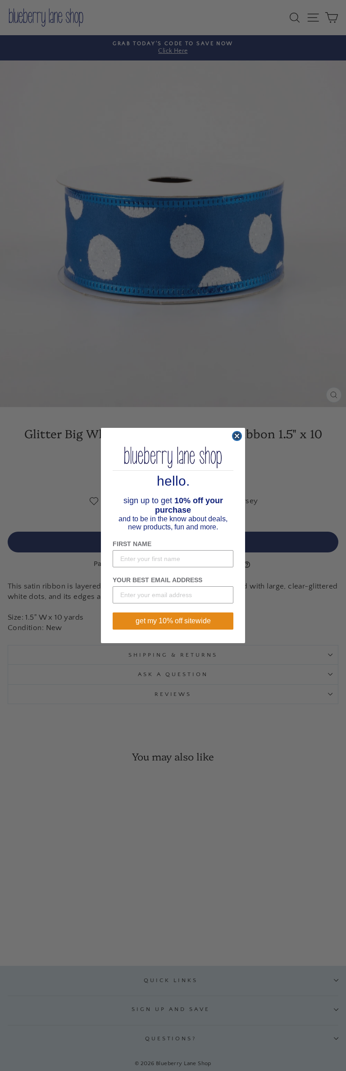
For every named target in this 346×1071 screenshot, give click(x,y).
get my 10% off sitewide (173, 621)
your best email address (157, 580)
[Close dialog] (236, 435)
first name (132, 543)
